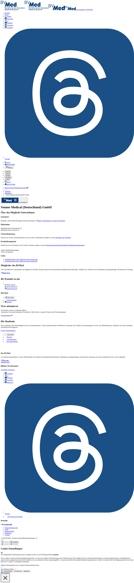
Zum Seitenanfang (12, 341)
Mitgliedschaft (5, 362)
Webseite (21, 259)
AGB (6, 529)
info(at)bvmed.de (11, 289)
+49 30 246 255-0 (11, 286)
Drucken (9, 302)
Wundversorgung (51, 245)
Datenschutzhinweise (11, 528)
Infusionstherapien (79, 245)
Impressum (8, 533)
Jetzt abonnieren (6, 315)
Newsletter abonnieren (8, 370)
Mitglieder (8, 193)
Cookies (7, 535)
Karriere (21, 261)
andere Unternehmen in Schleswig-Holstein (51, 221)
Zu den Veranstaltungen (8, 330)
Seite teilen (10, 334)
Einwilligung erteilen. (8, 569)
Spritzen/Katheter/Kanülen (65, 245)
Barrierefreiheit (9, 531)
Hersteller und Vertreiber (63, 237)
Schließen (6, 542)
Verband (7, 191)
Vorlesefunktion (11, 300)
